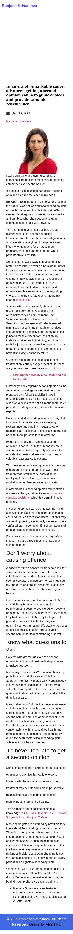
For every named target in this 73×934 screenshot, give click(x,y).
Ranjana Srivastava (19, 6)
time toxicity (23, 299)
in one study (46, 529)
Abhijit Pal (53, 924)
